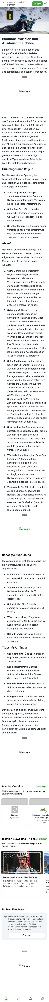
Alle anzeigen (41, 786)
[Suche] (18, 999)
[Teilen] (45, 3)
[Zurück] (3, 3)
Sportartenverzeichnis (16, 2)
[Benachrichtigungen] (31, 999)
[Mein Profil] (43, 999)
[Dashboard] (6, 999)
